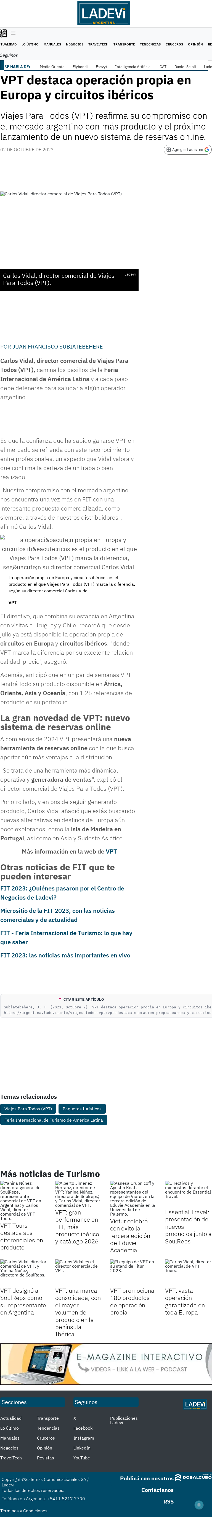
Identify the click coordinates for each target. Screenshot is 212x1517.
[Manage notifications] (199, 1504)
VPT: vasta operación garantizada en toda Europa (185, 1301)
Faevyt (101, 66)
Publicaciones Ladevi (124, 1420)
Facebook (82, 1428)
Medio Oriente (52, 66)
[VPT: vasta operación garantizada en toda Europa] (188, 1272)
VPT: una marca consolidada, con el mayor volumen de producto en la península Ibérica (78, 1312)
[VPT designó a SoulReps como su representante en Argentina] (23, 1272)
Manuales (52, 44)
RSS (168, 1501)
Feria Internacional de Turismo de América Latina (53, 1120)
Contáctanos (157, 1490)
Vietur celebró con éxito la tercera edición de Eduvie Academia (130, 1235)
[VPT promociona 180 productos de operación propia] (133, 1272)
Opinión (195, 44)
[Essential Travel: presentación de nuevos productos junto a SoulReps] (188, 1194)
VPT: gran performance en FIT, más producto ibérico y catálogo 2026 (77, 1226)
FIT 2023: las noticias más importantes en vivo (65, 955)
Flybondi (80, 66)
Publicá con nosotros (147, 1478)
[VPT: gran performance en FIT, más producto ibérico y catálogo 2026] (78, 1194)
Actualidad (11, 1418)
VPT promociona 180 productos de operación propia (132, 1301)
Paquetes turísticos (82, 1108)
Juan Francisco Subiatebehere (57, 346)
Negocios (74, 44)
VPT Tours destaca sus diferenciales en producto (21, 1236)
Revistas (45, 1458)
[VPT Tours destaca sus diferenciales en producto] (23, 1201)
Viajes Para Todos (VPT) (28, 1108)
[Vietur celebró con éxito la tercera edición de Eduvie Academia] (133, 1198)
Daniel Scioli (185, 66)
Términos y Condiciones (23, 1510)
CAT (163, 66)
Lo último (30, 44)
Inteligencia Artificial (133, 66)
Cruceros (174, 44)
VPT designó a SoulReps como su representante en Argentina (23, 1301)
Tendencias (150, 44)
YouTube (81, 1458)
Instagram (83, 1438)
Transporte (124, 44)
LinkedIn (82, 1448)
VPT (111, 851)
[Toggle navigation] (12, 33)
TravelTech (98, 44)
